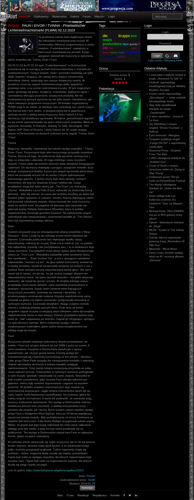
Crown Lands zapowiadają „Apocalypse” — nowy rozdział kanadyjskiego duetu (167, 97)
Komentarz (87, 488)
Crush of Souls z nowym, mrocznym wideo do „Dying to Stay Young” (167, 169)
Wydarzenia (59, 16)
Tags (102, 25)
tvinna (113, 52)
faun (126, 44)
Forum (87, 16)
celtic (121, 56)
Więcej (98, 16)
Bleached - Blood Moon (163, 248)
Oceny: (119, 78)
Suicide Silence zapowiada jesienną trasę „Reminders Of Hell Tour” (166, 241)
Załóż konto (155, 60)
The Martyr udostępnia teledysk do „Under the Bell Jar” (165, 188)
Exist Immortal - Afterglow (164, 135)
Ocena (103, 68)
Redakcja (83, 495)
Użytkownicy (41, 16)
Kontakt (115, 495)
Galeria (74, 16)
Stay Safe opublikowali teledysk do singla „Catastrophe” (162, 109)
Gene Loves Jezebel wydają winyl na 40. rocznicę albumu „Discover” (166, 256)
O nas (70, 495)
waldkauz (134, 52)
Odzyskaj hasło (173, 60)
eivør (121, 52)
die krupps (116, 36)
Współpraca (99, 495)
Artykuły (23, 16)
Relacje (13, 25)
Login (111, 16)
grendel (134, 44)
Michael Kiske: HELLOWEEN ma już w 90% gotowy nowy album (166, 215)
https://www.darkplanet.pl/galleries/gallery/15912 (55, 470)
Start (60, 495)
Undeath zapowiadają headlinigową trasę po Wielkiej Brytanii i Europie (167, 86)
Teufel (91, 479)
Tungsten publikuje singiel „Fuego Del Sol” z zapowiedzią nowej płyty (167, 143)
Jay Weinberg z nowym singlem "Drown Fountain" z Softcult (165, 127)
